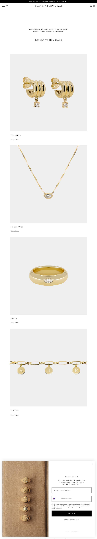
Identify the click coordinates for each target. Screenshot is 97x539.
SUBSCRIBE (71, 513)
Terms (60, 508)
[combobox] (56, 499)
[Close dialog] (92, 463)
